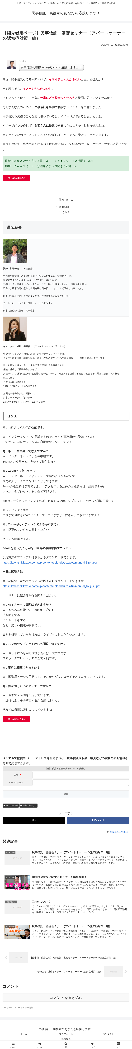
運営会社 (66, 1038)
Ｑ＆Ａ (66, 212)
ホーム (23, 1034)
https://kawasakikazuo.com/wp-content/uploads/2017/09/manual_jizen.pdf (50, 562)
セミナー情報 (12, 805)
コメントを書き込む (66, 998)
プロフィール (66, 1034)
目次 (61, 199)
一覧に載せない (30, 805)
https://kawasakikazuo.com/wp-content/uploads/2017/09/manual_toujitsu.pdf (51, 586)
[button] (122, 656)
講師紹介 (64, 207)
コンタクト (108, 1034)
